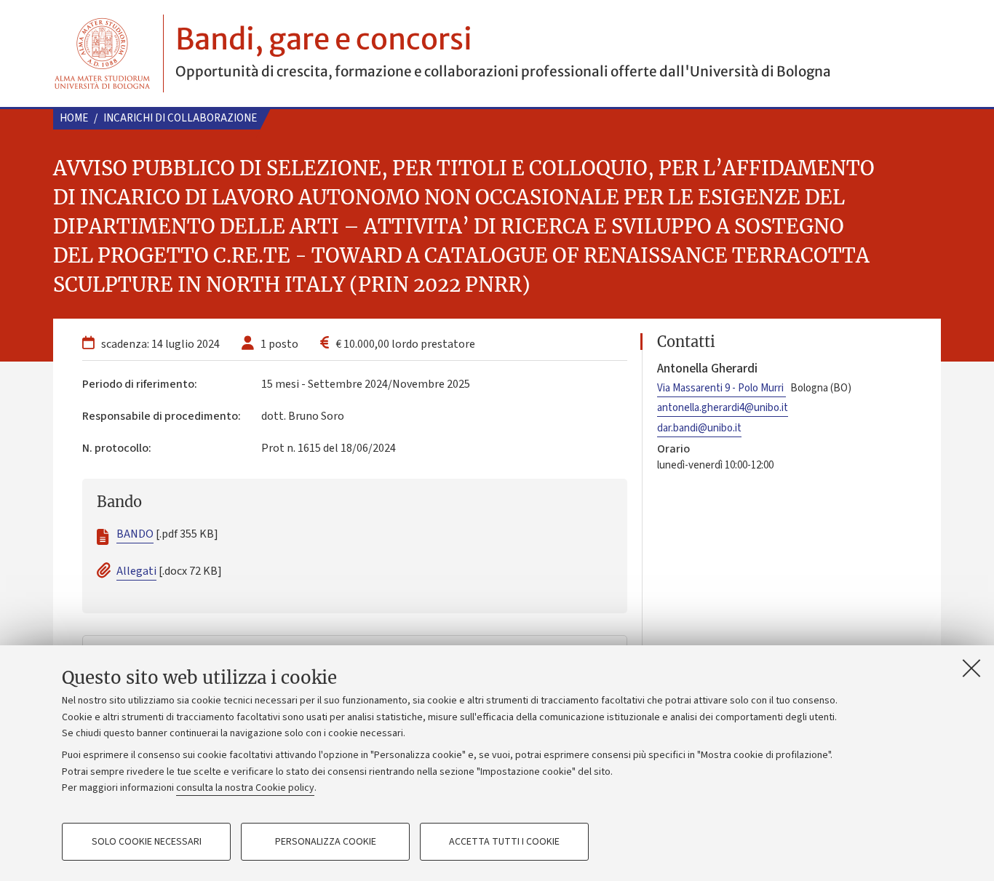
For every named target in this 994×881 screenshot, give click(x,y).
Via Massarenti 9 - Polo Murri (721, 388)
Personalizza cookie (325, 841)
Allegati (136, 571)
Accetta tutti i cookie (504, 841)
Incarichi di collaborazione (180, 118)
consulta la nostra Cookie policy (245, 788)
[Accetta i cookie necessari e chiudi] (971, 667)
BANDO (135, 534)
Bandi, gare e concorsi (323, 39)
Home (74, 118)
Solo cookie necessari (147, 841)
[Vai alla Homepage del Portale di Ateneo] (102, 53)
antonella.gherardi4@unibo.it (722, 407)
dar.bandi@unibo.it (699, 428)
